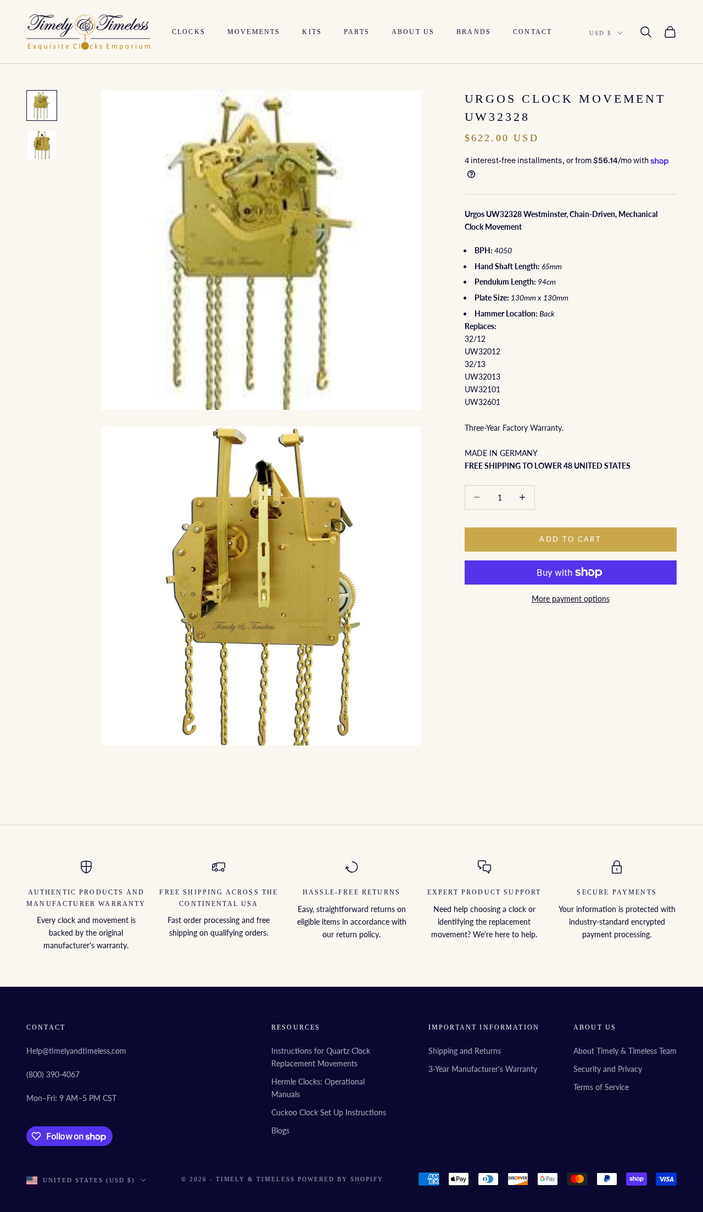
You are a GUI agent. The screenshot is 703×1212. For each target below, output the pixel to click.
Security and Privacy (607, 1069)
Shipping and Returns (464, 1050)
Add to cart (570, 539)
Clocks (188, 32)
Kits (312, 32)
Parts (357, 32)
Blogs (280, 1130)
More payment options (571, 598)
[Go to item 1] (41, 105)
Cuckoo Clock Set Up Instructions (328, 1112)
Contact (532, 32)
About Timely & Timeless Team (625, 1050)
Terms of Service (601, 1087)
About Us (413, 32)
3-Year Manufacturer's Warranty (482, 1069)
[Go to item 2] (41, 145)
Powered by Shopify (340, 1179)
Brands (473, 32)
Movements (253, 32)
